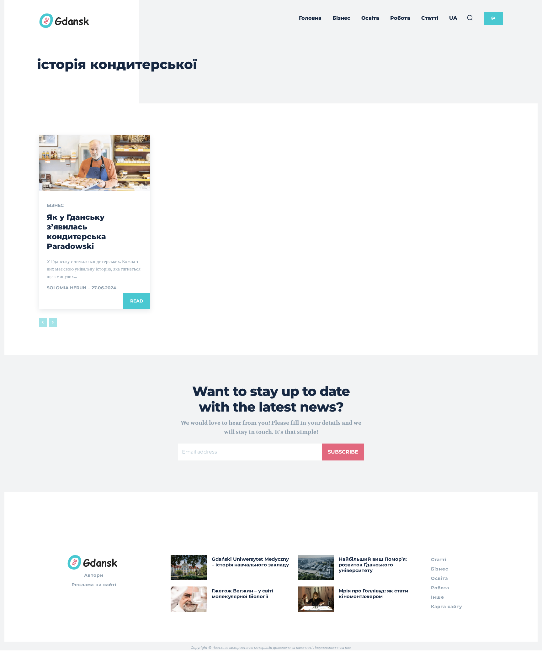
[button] (469, 17)
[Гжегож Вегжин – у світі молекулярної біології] (189, 599)
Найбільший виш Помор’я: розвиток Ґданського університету (373, 564)
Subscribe (343, 452)
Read (136, 301)
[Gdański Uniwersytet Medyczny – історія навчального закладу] (189, 567)
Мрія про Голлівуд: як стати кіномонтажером (373, 593)
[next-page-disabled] (53, 322)
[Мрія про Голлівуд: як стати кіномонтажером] (316, 599)
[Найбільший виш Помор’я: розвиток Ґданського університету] (316, 567)
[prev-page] (43, 322)
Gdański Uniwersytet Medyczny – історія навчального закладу (250, 562)
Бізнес (55, 205)
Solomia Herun (66, 288)
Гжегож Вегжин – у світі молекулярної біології (243, 593)
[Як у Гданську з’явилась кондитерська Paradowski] (94, 163)
